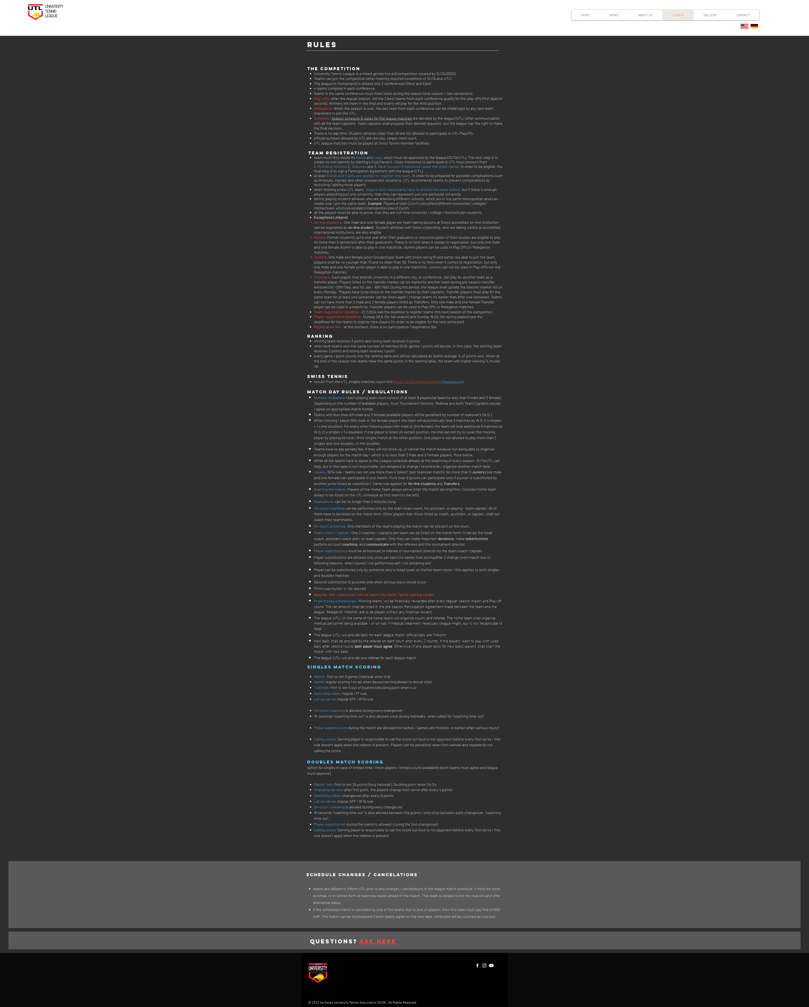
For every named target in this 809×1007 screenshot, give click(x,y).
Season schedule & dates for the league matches (371, 118)
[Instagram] (484, 965)
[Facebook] (477, 965)
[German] (754, 26)
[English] (744, 26)
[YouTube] (491, 965)
